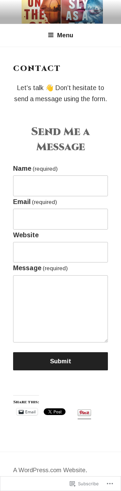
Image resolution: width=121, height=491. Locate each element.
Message (40, 268)
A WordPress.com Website (49, 470)
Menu (65, 35)
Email (35, 201)
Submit (60, 361)
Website (26, 235)
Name (35, 168)
